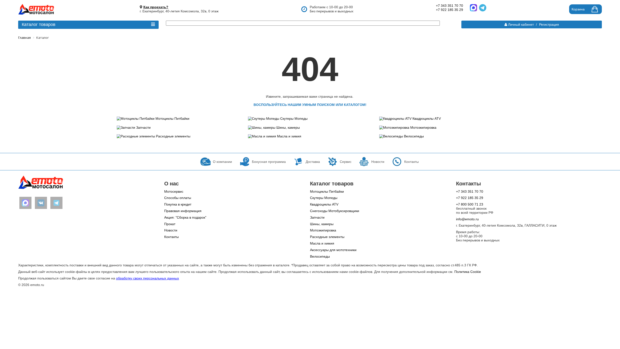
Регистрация (549, 24)
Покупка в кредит (177, 204)
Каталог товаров (38, 24)
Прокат (169, 224)
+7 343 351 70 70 (449, 6)
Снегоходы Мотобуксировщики (334, 211)
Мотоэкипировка (423, 127)
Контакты (171, 237)
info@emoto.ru (467, 219)
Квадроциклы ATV (426, 118)
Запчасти (143, 127)
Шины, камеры (288, 127)
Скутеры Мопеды (294, 118)
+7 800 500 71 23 (469, 204)
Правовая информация (183, 211)
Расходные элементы (173, 136)
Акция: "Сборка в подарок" (185, 217)
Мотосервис (173, 191)
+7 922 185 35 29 (449, 10)
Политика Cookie (467, 272)
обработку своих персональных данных (147, 278)
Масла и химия (289, 136)
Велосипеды (414, 136)
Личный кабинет (521, 24)
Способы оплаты (177, 198)
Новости (170, 230)
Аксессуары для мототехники (333, 250)
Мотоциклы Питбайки (172, 118)
